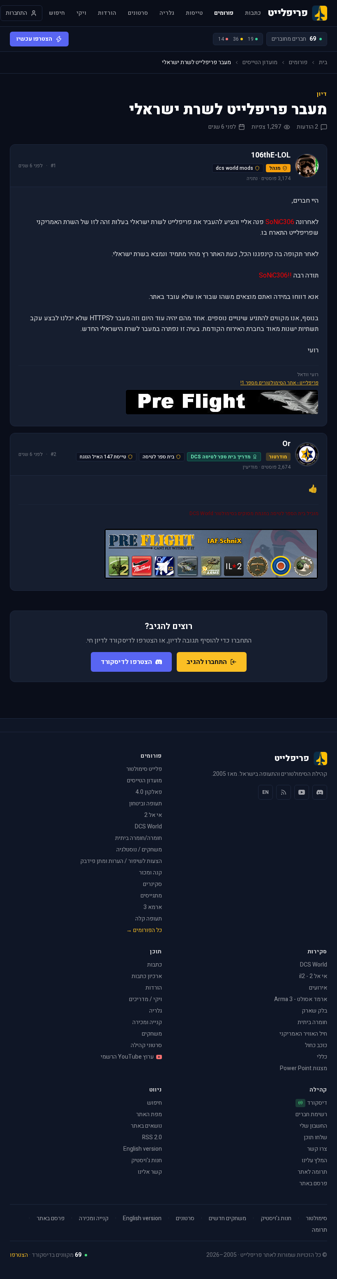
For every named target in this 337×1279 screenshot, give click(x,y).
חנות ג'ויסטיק (146, 1160)
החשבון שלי (313, 1126)
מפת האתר (149, 1114)
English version (142, 1149)
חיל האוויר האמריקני (303, 1033)
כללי (322, 1056)
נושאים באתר (146, 1126)
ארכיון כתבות (147, 976)
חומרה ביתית (312, 1022)
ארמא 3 (152, 907)
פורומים (223, 13)
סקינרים (152, 884)
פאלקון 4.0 (149, 792)
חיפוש (57, 13)
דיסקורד (312, 1103)
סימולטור (316, 1218)
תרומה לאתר (312, 1172)
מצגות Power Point (303, 1068)
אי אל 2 (153, 815)
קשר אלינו (150, 1172)
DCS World (148, 826)
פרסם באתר (313, 1183)
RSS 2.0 (152, 1137)
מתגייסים (151, 895)
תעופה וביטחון (145, 803)
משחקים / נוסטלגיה (139, 849)
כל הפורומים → (144, 930)
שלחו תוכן (315, 1137)
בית (323, 62)
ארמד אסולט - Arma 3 (300, 999)
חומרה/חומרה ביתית (138, 838)
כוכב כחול (316, 1045)
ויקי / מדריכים (145, 999)
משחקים (152, 1033)
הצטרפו (19, 1255)
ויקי (81, 13)
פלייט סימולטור (144, 769)
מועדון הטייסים (259, 62)
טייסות (194, 13)
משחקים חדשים (227, 1218)
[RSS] (283, 792)
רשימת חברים (311, 1114)
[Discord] (319, 792)
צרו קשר (317, 1149)
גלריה (166, 13)
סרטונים (138, 13)
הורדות (107, 13)
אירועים (318, 987)
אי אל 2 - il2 (313, 976)
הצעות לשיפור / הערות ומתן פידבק (121, 861)
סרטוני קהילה (146, 1045)
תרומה (319, 1230)
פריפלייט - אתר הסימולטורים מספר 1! (279, 382)
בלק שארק (314, 1010)
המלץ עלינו (314, 1160)
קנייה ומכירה (147, 1022)
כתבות (253, 13)
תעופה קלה (148, 918)
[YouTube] (301, 792)
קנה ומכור (150, 872)
